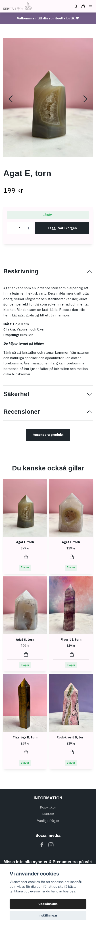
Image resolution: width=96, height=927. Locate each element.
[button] (85, 99)
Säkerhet (16, 394)
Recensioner (21, 411)
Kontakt (48, 814)
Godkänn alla (48, 904)
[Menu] (90, 6)
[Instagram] (51, 845)
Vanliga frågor (48, 821)
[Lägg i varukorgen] (26, 556)
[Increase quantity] (28, 228)
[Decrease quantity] (11, 228)
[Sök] (75, 6)
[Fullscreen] (48, 97)
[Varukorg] (83, 6)
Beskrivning (21, 271)
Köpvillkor (48, 807)
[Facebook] (41, 845)
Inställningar (48, 915)
